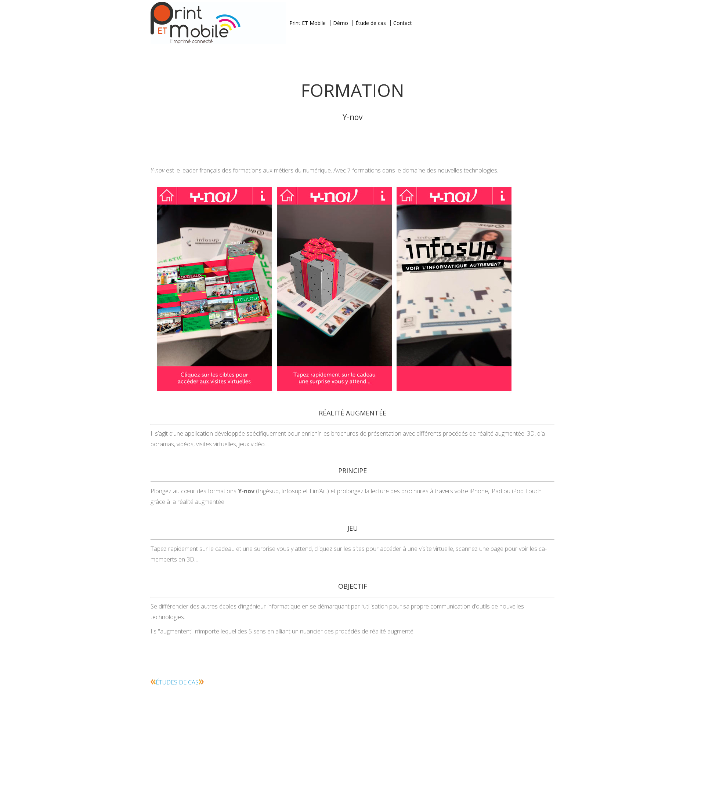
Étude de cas (370, 22)
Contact (402, 22)
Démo (340, 22)
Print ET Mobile (307, 22)
